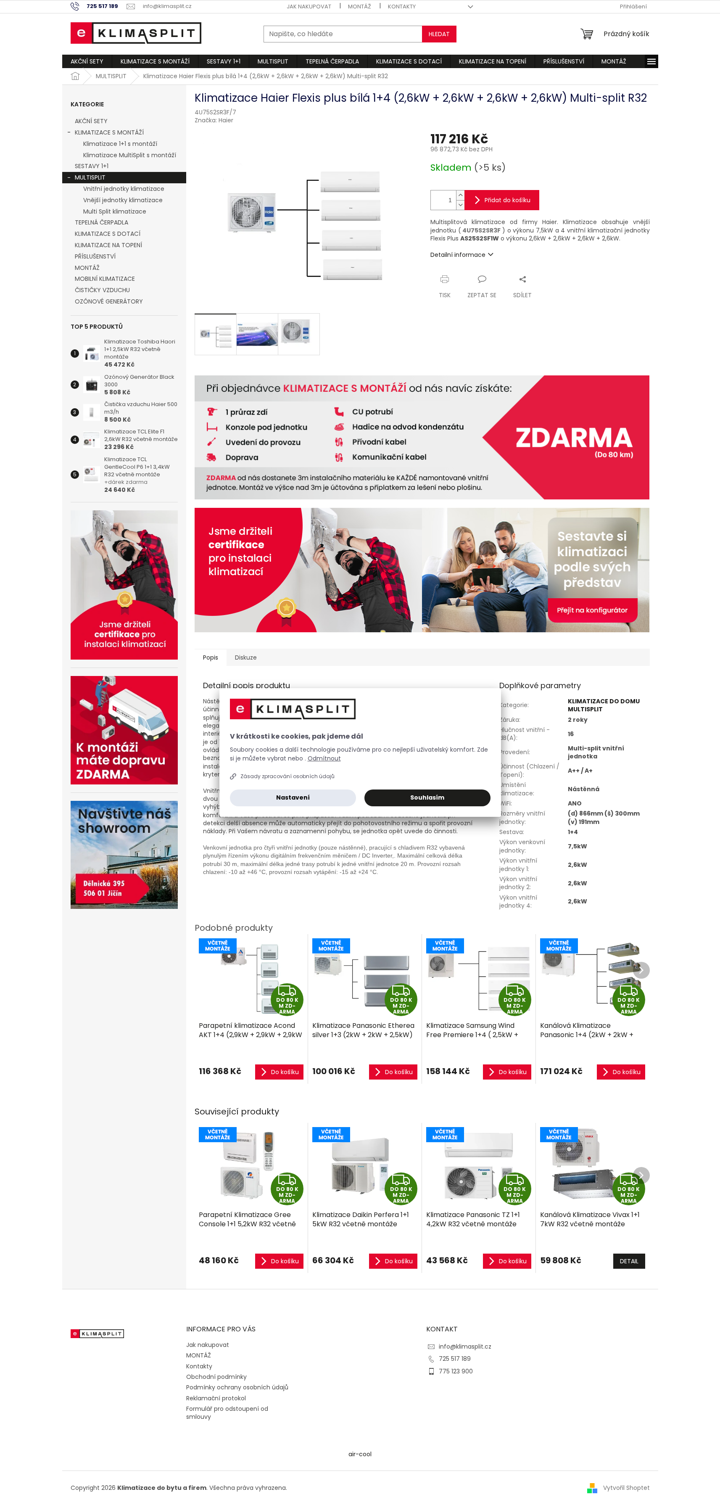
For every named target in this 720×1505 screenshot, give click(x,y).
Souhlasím (427, 797)
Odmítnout (324, 758)
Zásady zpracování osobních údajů (287, 776)
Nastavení (293, 797)
